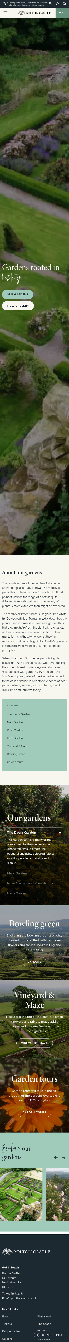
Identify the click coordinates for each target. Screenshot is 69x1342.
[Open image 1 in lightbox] (21, 1194)
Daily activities (11, 1331)
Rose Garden (15, 730)
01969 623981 (14, 1293)
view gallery (18, 305)
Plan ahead (44, 1316)
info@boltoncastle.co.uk (21, 1298)
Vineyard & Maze (17, 746)
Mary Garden (15, 722)
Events (6, 1316)
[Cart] (57, 3)
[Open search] (64, 3)
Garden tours (15, 761)
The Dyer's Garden (18, 714)
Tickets (7, 1324)
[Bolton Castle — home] (26, 1252)
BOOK (62, 12)
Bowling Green (16, 753)
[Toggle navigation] (5, 12)
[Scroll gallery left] (56, 1157)
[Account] (50, 3)
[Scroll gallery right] (64, 1157)
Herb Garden (15, 738)
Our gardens (17, 294)
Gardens (13, 706)
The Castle (44, 1324)
